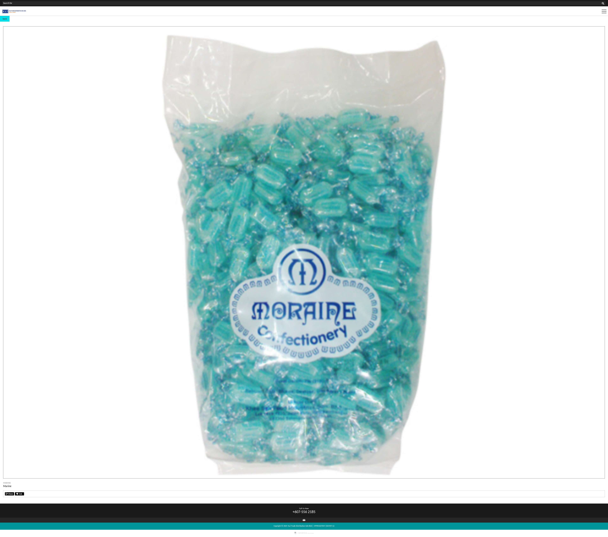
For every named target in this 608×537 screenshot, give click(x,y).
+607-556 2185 (304, 512)
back (5, 19)
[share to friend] (9, 493)
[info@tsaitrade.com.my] (304, 520)
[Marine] (304, 478)
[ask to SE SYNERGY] (19, 493)
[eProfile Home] (14, 13)
